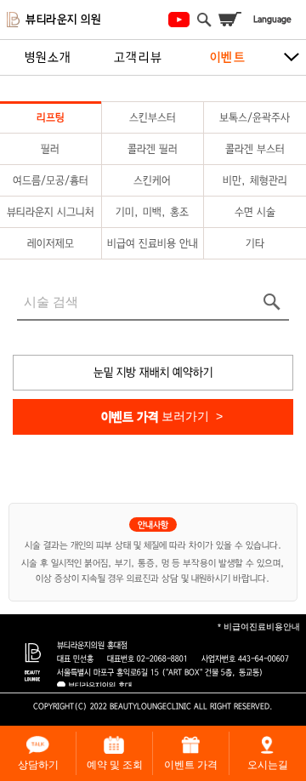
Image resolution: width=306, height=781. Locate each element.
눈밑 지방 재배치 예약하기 (153, 372)
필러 (50, 149)
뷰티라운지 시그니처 (50, 212)
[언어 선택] (272, 20)
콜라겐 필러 (153, 149)
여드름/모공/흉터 (50, 180)
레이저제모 (50, 243)
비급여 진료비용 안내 (152, 243)
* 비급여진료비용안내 (259, 626)
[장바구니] (229, 20)
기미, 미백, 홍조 (152, 212)
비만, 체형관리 (255, 180)
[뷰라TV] (178, 20)
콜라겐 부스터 (255, 149)
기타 (255, 243)
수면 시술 (255, 212)
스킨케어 (152, 180)
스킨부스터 (152, 117)
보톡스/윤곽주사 (254, 117)
